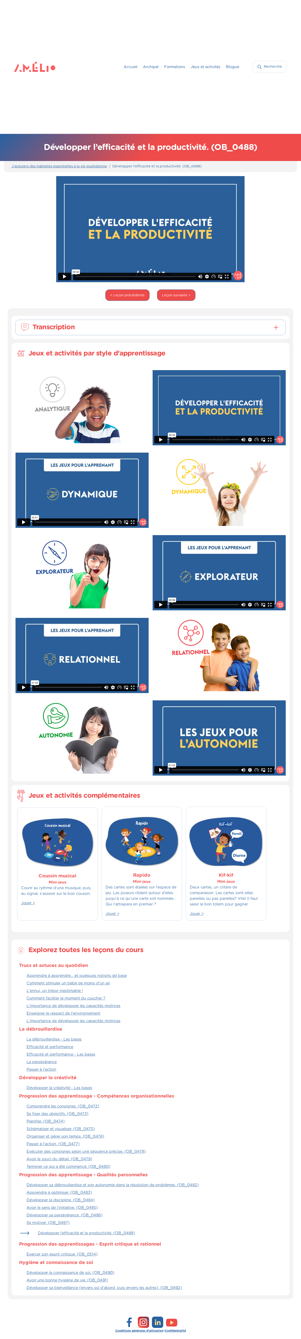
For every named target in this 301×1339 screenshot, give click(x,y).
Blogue (232, 67)
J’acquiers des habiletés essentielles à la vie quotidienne (59, 166)
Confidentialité (175, 1330)
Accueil (130, 67)
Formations (174, 67)
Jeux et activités (205, 67)
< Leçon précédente (127, 295)
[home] (23, 66)
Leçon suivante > (176, 295)
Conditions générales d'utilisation (139, 1330)
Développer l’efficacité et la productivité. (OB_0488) (157, 166)
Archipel (150, 67)
